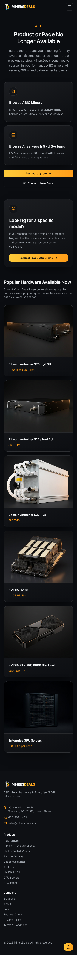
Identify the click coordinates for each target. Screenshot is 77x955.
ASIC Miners (11, 840)
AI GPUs (9, 867)
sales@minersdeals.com (22, 823)
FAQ (6, 909)
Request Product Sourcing (36, 257)
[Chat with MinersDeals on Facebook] (68, 947)
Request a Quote (36, 173)
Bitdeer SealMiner (14, 861)
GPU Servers (11, 877)
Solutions (9, 898)
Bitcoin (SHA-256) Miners (19, 845)
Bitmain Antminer (14, 856)
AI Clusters (10, 882)
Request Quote (13, 914)
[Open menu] (69, 7)
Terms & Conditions (15, 925)
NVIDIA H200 (12, 872)
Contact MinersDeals (41, 183)
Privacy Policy (12, 919)
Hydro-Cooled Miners (17, 851)
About (7, 903)
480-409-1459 (17, 817)
